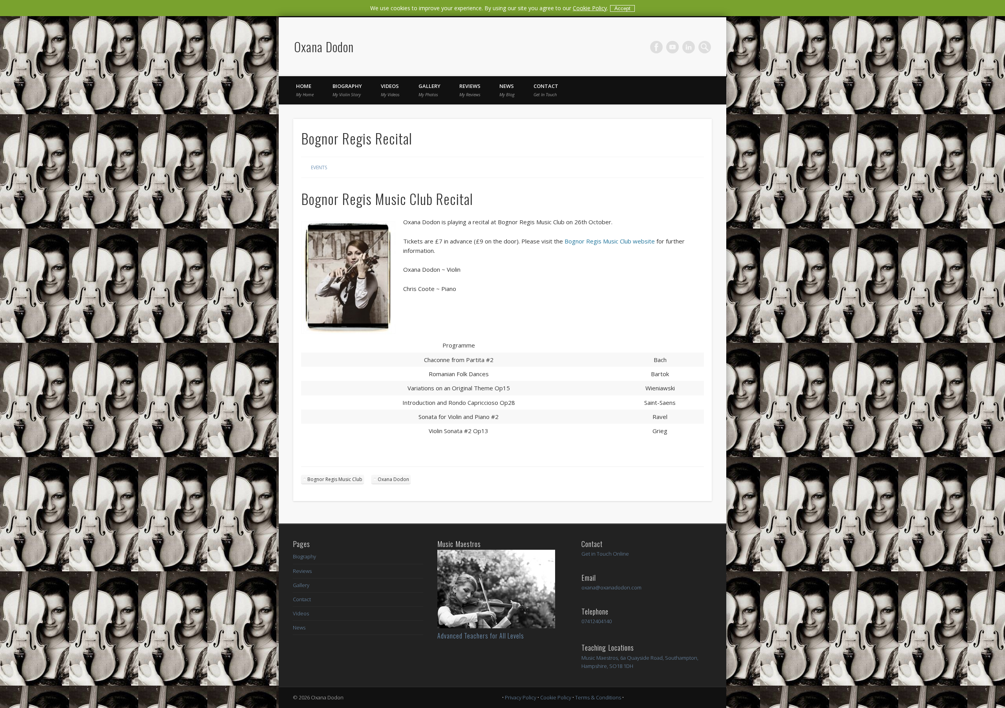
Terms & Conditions (598, 697)
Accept (622, 8)
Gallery (429, 89)
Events (319, 167)
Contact (546, 89)
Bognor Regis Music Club (334, 479)
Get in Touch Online (605, 553)
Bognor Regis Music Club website (610, 241)
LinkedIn (688, 47)
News (507, 89)
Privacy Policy (520, 697)
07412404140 (596, 621)
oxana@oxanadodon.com (611, 587)
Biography (347, 89)
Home (305, 89)
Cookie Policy (590, 8)
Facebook (656, 47)
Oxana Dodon (324, 46)
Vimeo (672, 47)
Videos (390, 89)
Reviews (470, 89)
